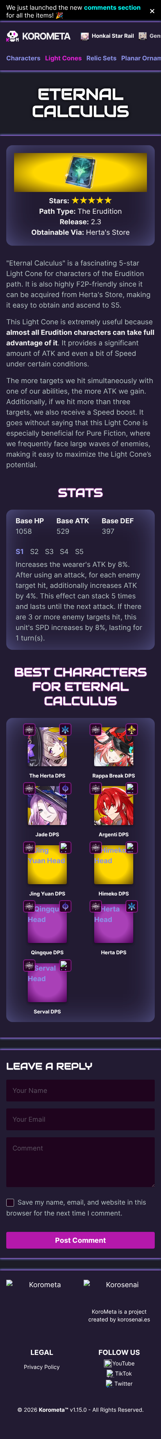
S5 (79, 551)
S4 (64, 551)
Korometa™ (53, 1410)
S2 (34, 551)
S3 (49, 551)
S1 (20, 551)
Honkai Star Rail (113, 36)
